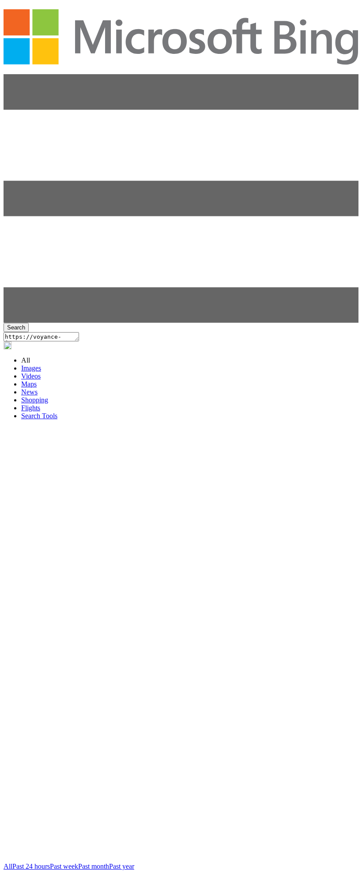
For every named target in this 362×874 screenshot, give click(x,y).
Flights (30, 408)
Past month (93, 866)
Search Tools (39, 416)
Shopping (34, 400)
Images (31, 368)
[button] (181, 320)
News (29, 392)
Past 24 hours (31, 866)
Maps (29, 384)
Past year (121, 866)
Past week (64, 866)
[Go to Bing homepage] (181, 60)
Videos (31, 376)
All (8, 866)
